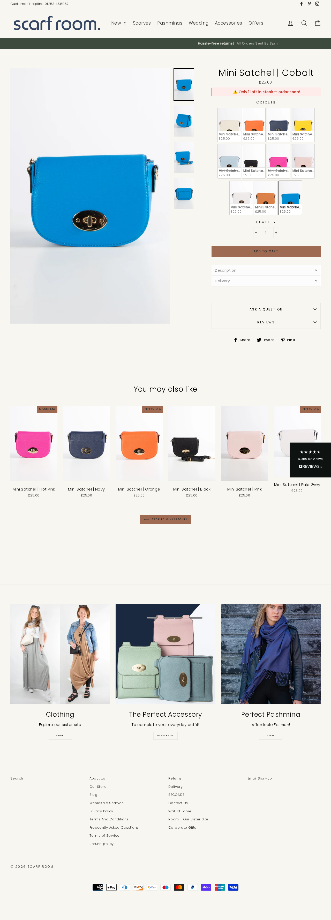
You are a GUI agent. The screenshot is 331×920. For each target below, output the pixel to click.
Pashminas (169, 23)
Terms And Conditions (109, 819)
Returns (175, 778)
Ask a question (266, 309)
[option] (165, 43)
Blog (93, 794)
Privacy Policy (101, 811)
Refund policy (101, 844)
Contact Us (178, 803)
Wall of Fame (180, 811)
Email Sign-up (259, 778)
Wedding (199, 23)
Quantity (266, 222)
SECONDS (176, 794)
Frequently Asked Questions (114, 827)
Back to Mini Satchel (169, 519)
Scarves (142, 23)
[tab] (266, 270)
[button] (310, 460)
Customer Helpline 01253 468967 (39, 4)
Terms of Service (104, 835)
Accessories (228, 23)
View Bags (165, 735)
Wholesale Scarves (106, 803)
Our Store (98, 786)
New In (119, 23)
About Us (97, 778)
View (271, 735)
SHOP (60, 735)
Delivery (175, 786)
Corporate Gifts (182, 827)
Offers (256, 23)
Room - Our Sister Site (188, 819)
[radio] (229, 125)
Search (16, 778)
